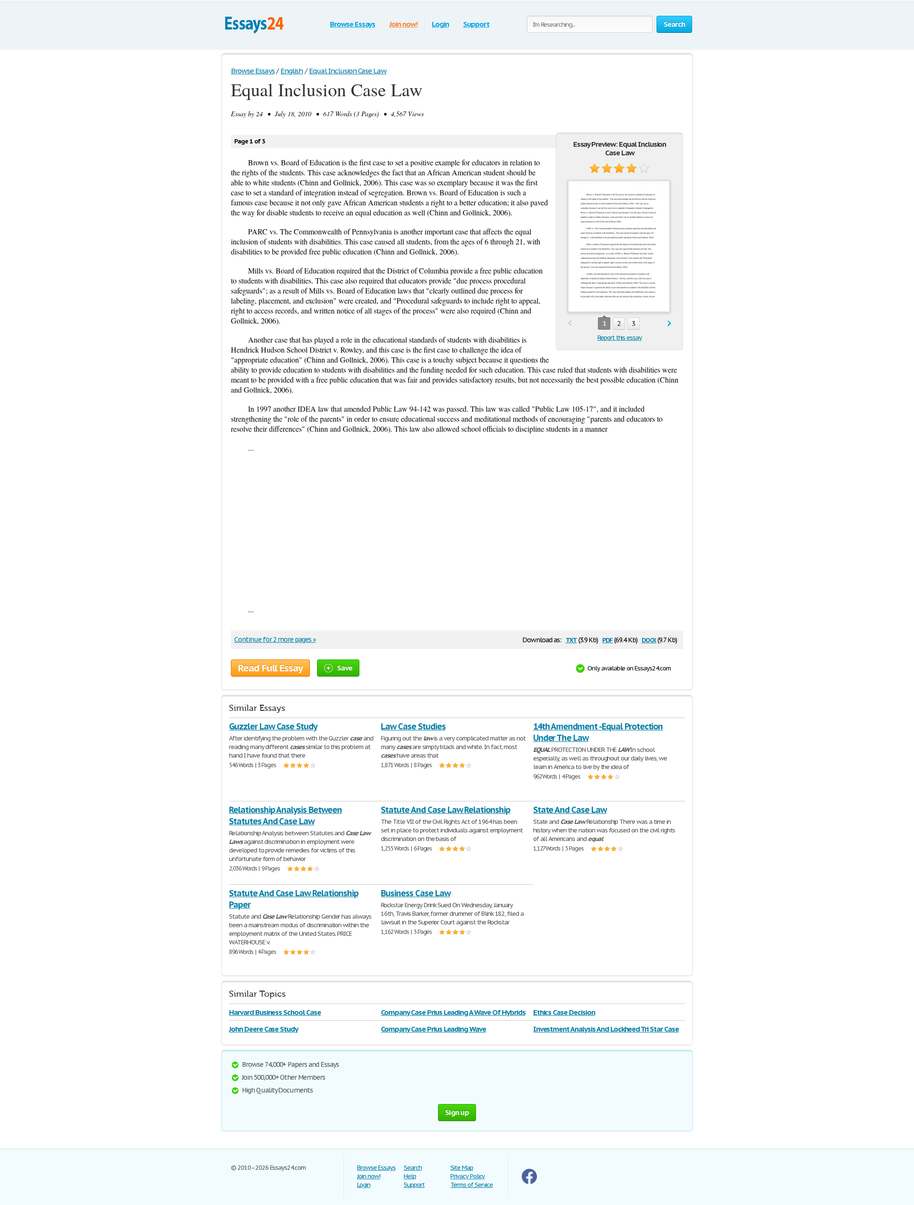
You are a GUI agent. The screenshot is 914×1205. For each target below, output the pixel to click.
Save (344, 667)
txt (571, 639)
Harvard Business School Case (275, 1012)
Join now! (403, 24)
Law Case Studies (413, 726)
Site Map (461, 1168)
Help (410, 1176)
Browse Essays (352, 24)
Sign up (457, 1112)
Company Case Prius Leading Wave (433, 1028)
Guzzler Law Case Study (273, 726)
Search (413, 1168)
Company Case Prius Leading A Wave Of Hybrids (453, 1012)
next (669, 323)
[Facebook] (529, 1182)
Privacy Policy (467, 1176)
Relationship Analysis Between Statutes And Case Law (285, 815)
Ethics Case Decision (564, 1012)
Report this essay (619, 338)
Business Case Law (415, 893)
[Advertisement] (457, 528)
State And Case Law (569, 809)
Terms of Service (471, 1185)
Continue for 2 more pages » (275, 639)
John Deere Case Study (263, 1028)
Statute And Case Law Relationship (445, 809)
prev (569, 323)
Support (476, 24)
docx (649, 639)
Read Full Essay (270, 668)
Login (440, 24)
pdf (607, 639)
